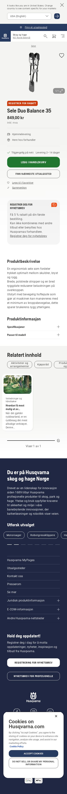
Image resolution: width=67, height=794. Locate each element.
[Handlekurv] (54, 36)
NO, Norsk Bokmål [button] (21, 37)
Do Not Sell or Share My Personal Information (33, 763)
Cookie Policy (17, 746)
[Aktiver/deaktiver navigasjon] (62, 36)
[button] (62, 56)
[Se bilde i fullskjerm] (33, 73)
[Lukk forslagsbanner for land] (62, 5)
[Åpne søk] (45, 36)
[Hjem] (5, 36)
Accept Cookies (33, 753)
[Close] (56, 716)
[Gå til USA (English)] (57, 16)
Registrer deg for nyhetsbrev (28, 236)
